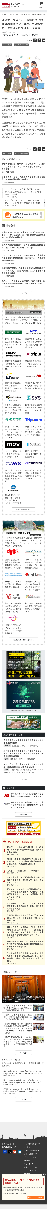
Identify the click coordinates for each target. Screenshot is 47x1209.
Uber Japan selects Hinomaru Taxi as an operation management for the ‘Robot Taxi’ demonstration (21, 1082)
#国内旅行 (24, 35)
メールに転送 (7, 45)
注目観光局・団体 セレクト (18, 532)
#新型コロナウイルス (10, 35)
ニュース (11, 14)
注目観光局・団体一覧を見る (23, 640)
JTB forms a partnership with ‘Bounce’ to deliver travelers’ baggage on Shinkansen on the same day (22, 1091)
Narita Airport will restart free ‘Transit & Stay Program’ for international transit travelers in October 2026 (22, 1073)
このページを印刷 (22, 45)
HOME (4, 14)
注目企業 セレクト (14, 312)
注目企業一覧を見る (23, 509)
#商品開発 (34, 35)
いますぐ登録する (36, 1197)
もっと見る (23, 293)
